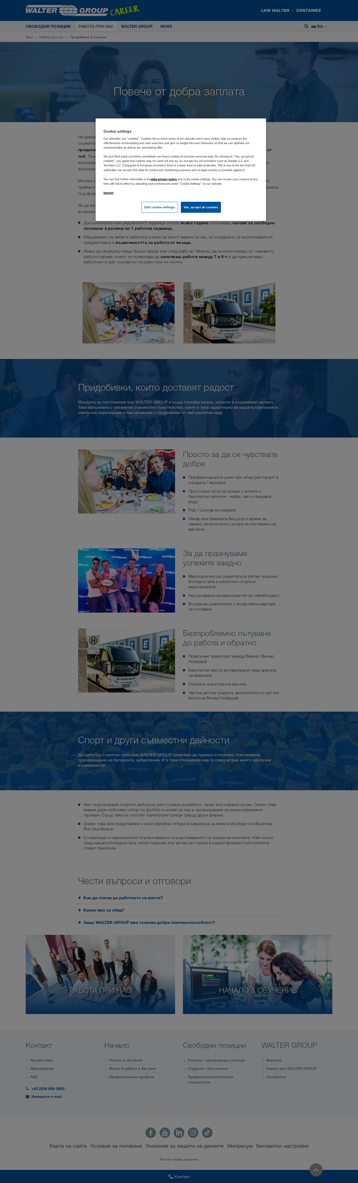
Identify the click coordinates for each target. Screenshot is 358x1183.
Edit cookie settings (159, 207)
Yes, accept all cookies (201, 207)
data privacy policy (164, 179)
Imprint (108, 193)
